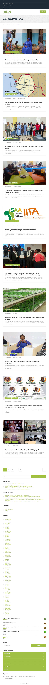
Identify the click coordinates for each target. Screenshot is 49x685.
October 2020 (7, 555)
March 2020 (7, 561)
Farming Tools (7, 666)
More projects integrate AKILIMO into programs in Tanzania (16, 485)
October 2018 (7, 579)
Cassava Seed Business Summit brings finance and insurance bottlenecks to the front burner (24, 406)
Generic (5, 669)
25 (20, 469)
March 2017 (7, 601)
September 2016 (8, 609)
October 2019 (7, 567)
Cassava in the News (17, 98)
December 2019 (8, 564)
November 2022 (8, 531)
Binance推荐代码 (8, 499)
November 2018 (8, 577)
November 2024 (8, 519)
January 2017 (7, 604)
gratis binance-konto (8, 501)
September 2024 (8, 522)
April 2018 (7, 587)
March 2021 (7, 548)
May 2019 (6, 571)
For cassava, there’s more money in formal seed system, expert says (22, 362)
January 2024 (7, 530)
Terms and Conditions (24, 683)
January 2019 (7, 575)
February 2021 (7, 549)
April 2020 (7, 560)
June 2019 (7, 569)
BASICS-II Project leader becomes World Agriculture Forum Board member (18, 486)
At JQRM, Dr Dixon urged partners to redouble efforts (19, 495)
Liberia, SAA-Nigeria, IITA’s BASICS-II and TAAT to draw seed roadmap (26, 501)
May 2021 (6, 547)
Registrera (7, 495)
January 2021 (7, 551)
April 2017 (7, 600)
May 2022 (6, 535)
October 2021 (7, 543)
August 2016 (7, 610)
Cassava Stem (7, 659)
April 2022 (7, 536)
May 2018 (6, 585)
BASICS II (15, 55)
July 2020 (6, 557)
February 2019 (7, 573)
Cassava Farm (7, 653)
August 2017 (7, 595)
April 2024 (7, 527)
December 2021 (8, 540)
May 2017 (6, 599)
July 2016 (6, 612)
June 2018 (7, 584)
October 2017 (7, 593)
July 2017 (6, 596)
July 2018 (6, 583)
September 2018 (8, 580)
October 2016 (7, 608)
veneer (6, 496)
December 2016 (8, 605)
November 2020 (8, 553)
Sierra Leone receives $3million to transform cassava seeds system (23, 103)
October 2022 (7, 532)
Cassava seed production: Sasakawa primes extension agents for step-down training (24, 191)
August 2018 (7, 581)
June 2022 (7, 534)
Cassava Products (7, 656)
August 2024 (7, 523)
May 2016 (6, 614)
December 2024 (8, 518)
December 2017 (8, 592)
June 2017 (7, 597)
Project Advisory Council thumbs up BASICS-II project (22, 450)
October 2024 (7, 520)
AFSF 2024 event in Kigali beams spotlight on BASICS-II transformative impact (19, 487)
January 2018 (7, 591)
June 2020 (7, 559)
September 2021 (8, 544)
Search (38, 645)
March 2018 (7, 588)
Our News (19, 55)
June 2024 (7, 526)
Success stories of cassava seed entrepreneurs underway (23, 60)
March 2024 (7, 528)
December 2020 (8, 552)
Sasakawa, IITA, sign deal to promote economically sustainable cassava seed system (21, 230)
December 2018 (8, 576)
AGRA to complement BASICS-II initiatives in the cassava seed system (24, 318)
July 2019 (6, 568)
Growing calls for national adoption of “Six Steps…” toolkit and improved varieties (25, 497)
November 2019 (8, 565)
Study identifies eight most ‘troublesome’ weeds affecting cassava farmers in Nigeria (24, 496)
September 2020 (8, 556)
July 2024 (6, 524)
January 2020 (7, 563)
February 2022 (7, 539)
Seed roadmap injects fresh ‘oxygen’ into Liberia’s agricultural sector (24, 147)
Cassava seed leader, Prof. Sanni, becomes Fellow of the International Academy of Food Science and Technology (22, 274)
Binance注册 (7, 497)
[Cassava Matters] (7, 12)
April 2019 (7, 572)
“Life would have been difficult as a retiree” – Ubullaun (14, 483)
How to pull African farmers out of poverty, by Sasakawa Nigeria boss (17, 489)
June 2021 (7, 545)
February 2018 (7, 589)
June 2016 (7, 613)
